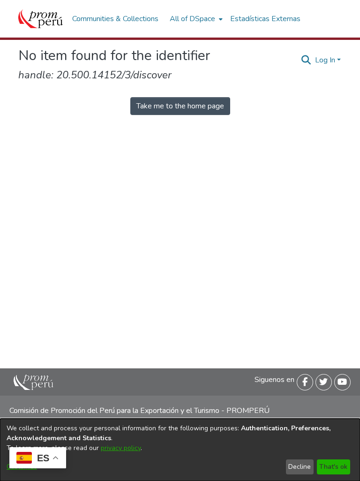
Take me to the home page (180, 106)
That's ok (333, 466)
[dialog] (180, 450)
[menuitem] (195, 18)
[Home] (40, 18)
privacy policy (121, 447)
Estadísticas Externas (265, 19)
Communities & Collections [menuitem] (115, 19)
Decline (299, 466)
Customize (22, 466)
